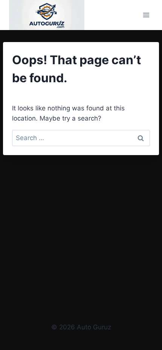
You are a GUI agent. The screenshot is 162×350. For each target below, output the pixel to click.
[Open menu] (146, 15)
